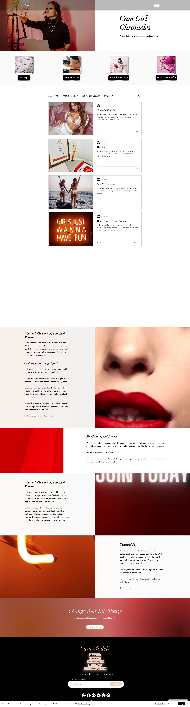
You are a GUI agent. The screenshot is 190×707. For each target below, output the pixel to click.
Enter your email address (78, 679)
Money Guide (70, 95)
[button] (157, 5)
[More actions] (137, 106)
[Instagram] (84, 695)
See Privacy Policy (84, 704)
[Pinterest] (108, 695)
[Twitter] (99, 695)
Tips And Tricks (91, 95)
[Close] (187, 703)
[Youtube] (94, 695)
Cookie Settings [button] (160, 704)
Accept (181, 704)
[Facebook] (89, 695)
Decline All (171, 704)
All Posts (53, 95)
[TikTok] (103, 695)
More (107, 95)
